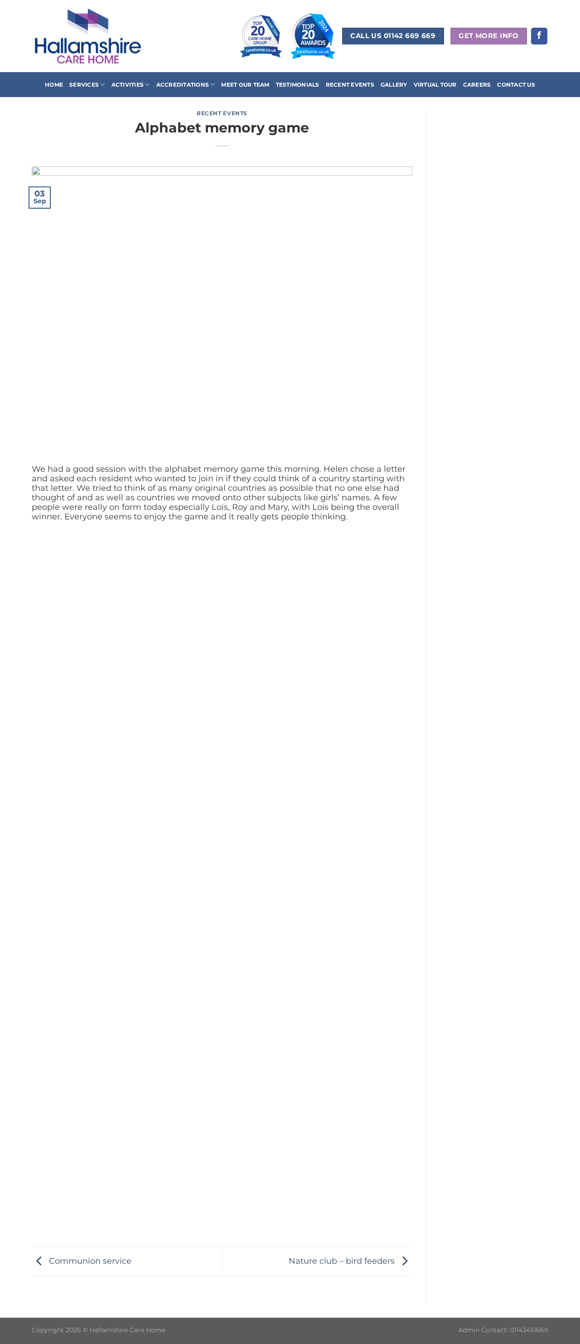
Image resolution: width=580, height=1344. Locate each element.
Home (54, 84)
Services (84, 84)
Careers (477, 84)
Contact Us (516, 84)
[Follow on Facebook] (539, 36)
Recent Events (350, 84)
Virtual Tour (435, 84)
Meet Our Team (245, 84)
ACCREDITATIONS (182, 84)
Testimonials (297, 84)
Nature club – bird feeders (343, 1261)
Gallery (394, 84)
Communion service (89, 1261)
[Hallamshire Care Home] (88, 35)
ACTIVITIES (127, 84)
